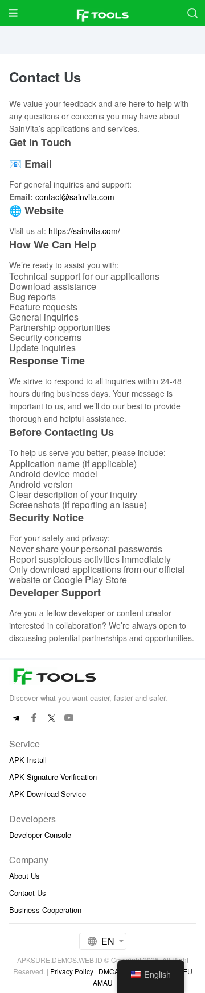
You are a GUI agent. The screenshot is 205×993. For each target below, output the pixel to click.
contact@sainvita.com (74, 196)
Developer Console (40, 834)
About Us (24, 875)
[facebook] (34, 718)
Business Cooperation (45, 909)
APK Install (28, 759)
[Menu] (13, 13)
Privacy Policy (71, 971)
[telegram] (16, 718)
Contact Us (27, 892)
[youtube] (69, 718)
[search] (192, 13)
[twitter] (51, 718)
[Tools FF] (102, 13)
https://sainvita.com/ (84, 230)
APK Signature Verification (53, 776)
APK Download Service (47, 793)
